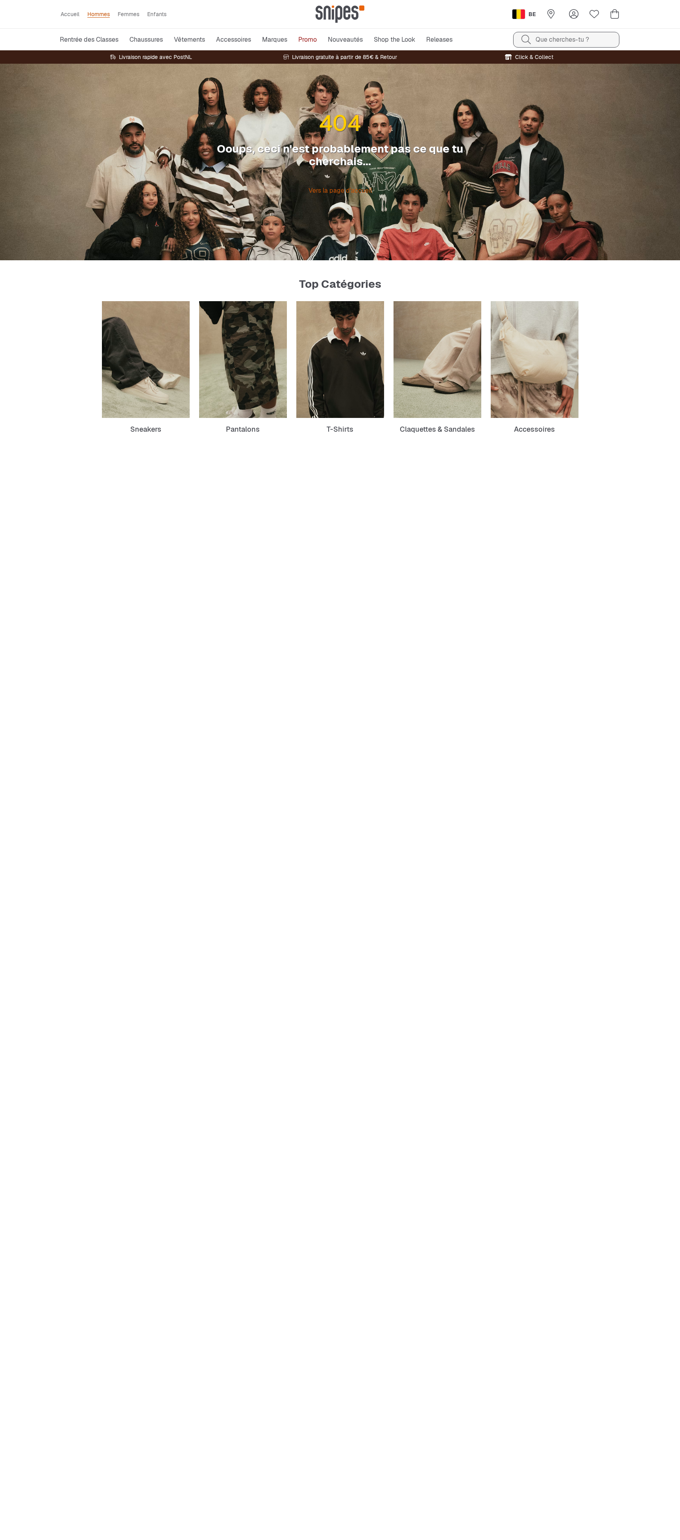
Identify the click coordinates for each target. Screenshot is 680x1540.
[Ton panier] (614, 14)
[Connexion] (573, 14)
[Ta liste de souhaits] (594, 14)
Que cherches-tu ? (562, 39)
